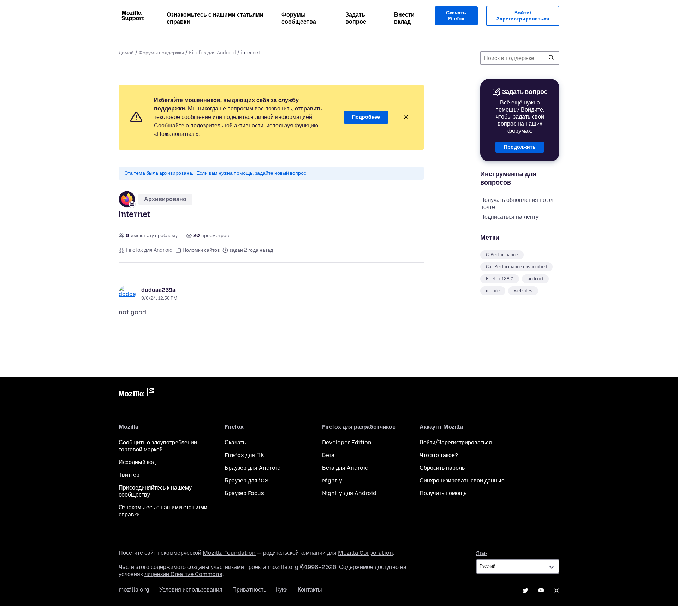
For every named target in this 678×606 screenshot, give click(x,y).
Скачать (235, 442)
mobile (493, 290)
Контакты (310, 589)
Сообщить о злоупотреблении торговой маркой (158, 446)
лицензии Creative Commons (183, 574)
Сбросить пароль (442, 467)
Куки (282, 589)
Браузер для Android (253, 467)
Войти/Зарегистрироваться (522, 16)
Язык (481, 553)
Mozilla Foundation (229, 553)
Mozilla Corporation (365, 553)
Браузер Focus (244, 493)
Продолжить (520, 147)
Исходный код (137, 462)
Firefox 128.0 (499, 278)
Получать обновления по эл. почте (517, 203)
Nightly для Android (349, 493)
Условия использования (190, 589)
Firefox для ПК (244, 455)
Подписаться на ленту (509, 217)
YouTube (541, 590)
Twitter (525, 590)
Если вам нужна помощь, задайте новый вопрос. (252, 173)
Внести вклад (404, 18)
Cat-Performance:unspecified (516, 266)
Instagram (556, 590)
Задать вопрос (355, 18)
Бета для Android (345, 467)
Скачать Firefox (456, 16)
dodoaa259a (158, 290)
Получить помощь (443, 493)
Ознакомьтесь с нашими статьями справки (215, 18)
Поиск (551, 58)
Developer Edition (346, 442)
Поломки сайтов (201, 250)
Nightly (332, 480)
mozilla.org (134, 589)
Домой (126, 53)
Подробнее (366, 117)
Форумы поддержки (161, 53)
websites (523, 290)
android (535, 278)
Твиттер (129, 475)
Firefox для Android (212, 53)
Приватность (249, 589)
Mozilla (136, 393)
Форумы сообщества (298, 18)
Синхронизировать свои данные (462, 480)
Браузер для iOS (246, 480)
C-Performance (502, 254)
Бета (328, 455)
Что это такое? (439, 455)
